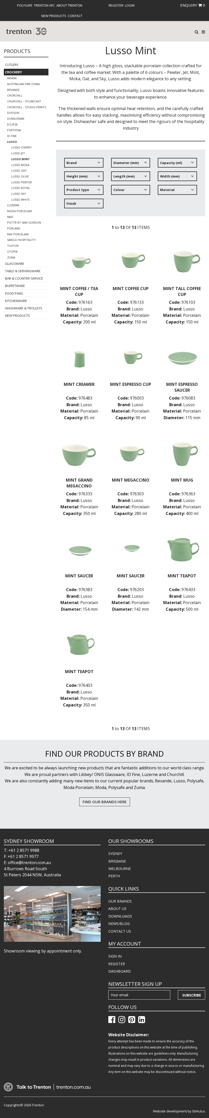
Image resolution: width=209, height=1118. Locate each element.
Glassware (14, 263)
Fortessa (14, 130)
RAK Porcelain (18, 234)
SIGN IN (115, 956)
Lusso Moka (20, 165)
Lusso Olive (20, 176)
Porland (13, 228)
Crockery (13, 72)
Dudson (13, 113)
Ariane (12, 78)
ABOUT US (117, 908)
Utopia (12, 251)
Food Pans (14, 293)
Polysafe (24, 5)
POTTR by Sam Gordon (24, 222)
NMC (10, 217)
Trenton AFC (44, 5)
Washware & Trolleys (23, 308)
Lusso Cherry (21, 147)
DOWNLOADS (120, 916)
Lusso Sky (18, 194)
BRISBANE (117, 861)
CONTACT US (119, 931)
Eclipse (12, 124)
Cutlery (11, 64)
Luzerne (13, 205)
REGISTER (116, 963)
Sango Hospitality (21, 240)
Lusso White (20, 199)
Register (116, 5)
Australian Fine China (23, 84)
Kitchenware (16, 300)
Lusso (12, 142)
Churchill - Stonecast (24, 101)
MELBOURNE (119, 868)
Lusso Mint (20, 159)
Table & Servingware (23, 271)
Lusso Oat (19, 170)
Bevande (13, 90)
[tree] (130, 185)
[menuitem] (24, 5)
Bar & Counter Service (24, 278)
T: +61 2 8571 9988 (21, 850)
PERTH (114, 876)
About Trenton (69, 5)
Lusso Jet (18, 153)
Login (130, 5)
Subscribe (191, 995)
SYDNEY (115, 853)
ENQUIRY (192, 5)
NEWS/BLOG (119, 923)
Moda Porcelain (19, 211)
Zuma (11, 257)
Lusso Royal (20, 188)
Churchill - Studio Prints (26, 107)
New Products (53, 15)
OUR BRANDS (120, 901)
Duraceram (15, 118)
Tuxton (13, 246)
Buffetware (15, 285)
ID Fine (12, 136)
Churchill (14, 95)
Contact (75, 15)
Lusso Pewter (21, 182)
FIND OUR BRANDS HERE (105, 801)
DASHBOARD (119, 971)
